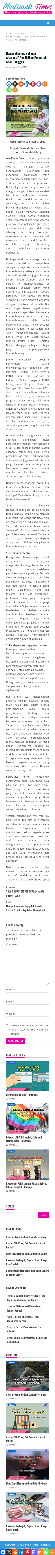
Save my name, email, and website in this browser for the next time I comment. (29, 1029)
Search (10, 1206)
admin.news (11, 67)
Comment (13, 944)
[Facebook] (9, 84)
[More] (15, 89)
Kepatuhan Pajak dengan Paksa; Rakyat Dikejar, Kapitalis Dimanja (27, 1164)
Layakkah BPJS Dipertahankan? (27, 1076)
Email (10, 1001)
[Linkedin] (27, 84)
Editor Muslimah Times (18, 1296)
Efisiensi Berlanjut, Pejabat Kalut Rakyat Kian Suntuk (27, 1507)
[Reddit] (21, 84)
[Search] (48, 23)
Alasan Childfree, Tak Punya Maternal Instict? (27, 1418)
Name (10, 989)
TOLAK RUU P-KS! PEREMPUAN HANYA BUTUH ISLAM (25, 891)
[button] (6, 23)
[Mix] (45, 84)
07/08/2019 (23, 67)
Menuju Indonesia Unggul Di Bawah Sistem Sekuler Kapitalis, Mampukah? (25, 906)
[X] (15, 84)
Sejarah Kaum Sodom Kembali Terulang (26, 1237)
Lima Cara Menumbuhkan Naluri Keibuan (26, 1254)
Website (10, 1013)
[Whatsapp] (9, 89)
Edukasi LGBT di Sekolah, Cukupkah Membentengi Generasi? (27, 1118)
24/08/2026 (14, 1398)
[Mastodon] (39, 84)
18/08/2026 (14, 1099)
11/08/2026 (14, 1191)
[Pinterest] (33, 84)
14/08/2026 (14, 1145)
